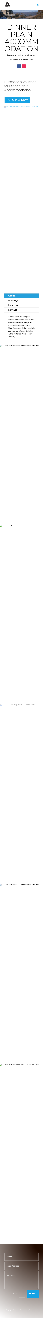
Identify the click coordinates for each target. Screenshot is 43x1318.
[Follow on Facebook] (19, 66)
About (11, 295)
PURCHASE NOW (17, 99)
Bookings (13, 300)
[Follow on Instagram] (24, 66)
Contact (12, 310)
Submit (33, 1293)
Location (13, 305)
